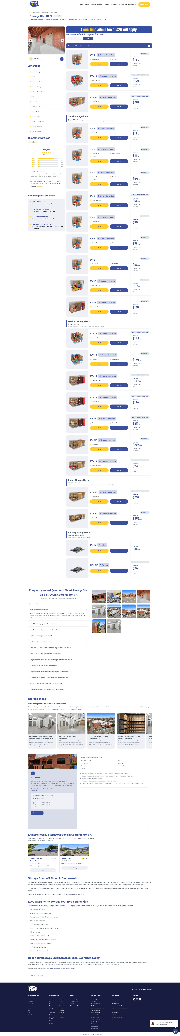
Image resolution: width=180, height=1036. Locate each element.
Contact (124, 4)
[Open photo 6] (114, 611)
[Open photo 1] (99, 596)
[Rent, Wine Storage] (109, 155)
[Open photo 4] (143, 596)
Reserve (119, 64)
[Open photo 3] (129, 596)
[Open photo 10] (114, 626)
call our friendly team (69, 894)
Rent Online (144, 4)
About (106, 4)
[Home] (34, 4)
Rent (99, 64)
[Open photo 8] (143, 611)
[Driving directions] (62, 59)
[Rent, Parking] (109, 548)
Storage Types (95, 4)
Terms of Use (98, 1034)
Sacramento (45, 12)
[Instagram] (137, 1000)
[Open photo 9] (99, 626)
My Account (132, 4)
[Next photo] (62, 40)
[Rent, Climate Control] (109, 59)
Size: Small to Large (73, 38)
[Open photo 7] (129, 611)
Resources (114, 4)
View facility (42, 870)
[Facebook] (134, 1000)
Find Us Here (38, 813)
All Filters (89, 38)
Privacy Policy (90, 1034)
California (36, 12)
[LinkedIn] (140, 1000)
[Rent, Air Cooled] (109, 264)
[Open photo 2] (114, 596)
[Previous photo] (30, 40)
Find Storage (83, 4)
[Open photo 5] (99, 611)
